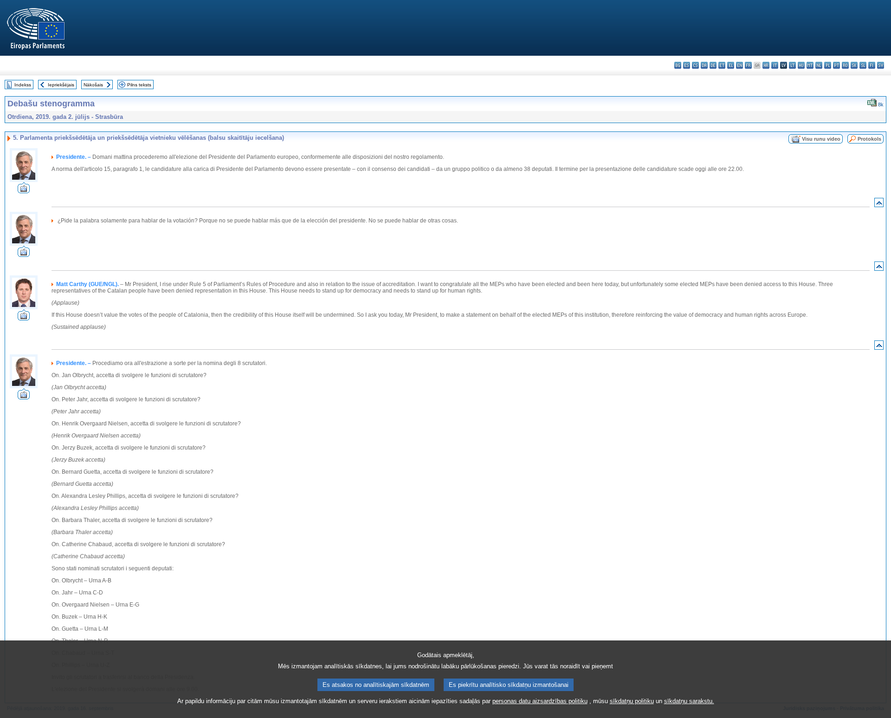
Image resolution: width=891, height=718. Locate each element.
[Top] (879, 204)
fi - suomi (871, 65)
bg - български (677, 65)
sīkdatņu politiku (632, 701)
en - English (739, 65)
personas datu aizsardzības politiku (540, 701)
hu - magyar (801, 65)
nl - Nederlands (818, 65)
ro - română (845, 65)
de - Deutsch (713, 65)
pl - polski (827, 65)
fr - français (748, 65)
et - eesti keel (721, 65)
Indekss (22, 84)
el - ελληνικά (730, 65)
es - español (686, 65)
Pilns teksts (139, 84)
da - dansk (704, 65)
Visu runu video (821, 139)
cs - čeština (695, 65)
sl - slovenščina (862, 65)
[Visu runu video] (24, 191)
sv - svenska (880, 65)
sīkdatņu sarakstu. (689, 701)
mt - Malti (810, 65)
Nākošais (93, 84)
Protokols (869, 139)
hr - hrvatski (765, 65)
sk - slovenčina (854, 65)
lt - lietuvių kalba (792, 65)
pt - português (836, 65)
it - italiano (774, 65)
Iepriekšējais (61, 84)
